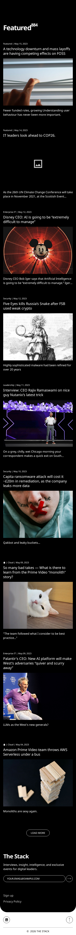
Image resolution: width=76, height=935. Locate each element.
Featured (7, 43)
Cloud (10, 562)
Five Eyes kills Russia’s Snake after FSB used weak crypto (34, 306)
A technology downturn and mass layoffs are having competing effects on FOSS (36, 51)
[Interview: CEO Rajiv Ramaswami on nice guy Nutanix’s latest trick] (38, 423)
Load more (38, 833)
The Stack (43, 931)
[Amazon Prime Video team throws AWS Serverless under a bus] (38, 782)
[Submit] (69, 878)
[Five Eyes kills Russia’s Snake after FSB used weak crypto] (38, 336)
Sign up (8, 895)
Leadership (8, 385)
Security (7, 298)
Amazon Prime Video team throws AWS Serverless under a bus (35, 752)
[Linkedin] (6, 919)
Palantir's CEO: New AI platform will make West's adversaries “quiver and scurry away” (37, 663)
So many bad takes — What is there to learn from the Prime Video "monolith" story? (34, 572)
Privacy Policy (12, 901)
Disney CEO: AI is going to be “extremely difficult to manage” (36, 219)
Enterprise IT (9, 211)
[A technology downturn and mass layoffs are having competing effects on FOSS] (38, 82)
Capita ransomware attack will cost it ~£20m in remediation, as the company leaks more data (35, 481)
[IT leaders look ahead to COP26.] (38, 164)
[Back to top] (69, 919)
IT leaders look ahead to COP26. (29, 135)
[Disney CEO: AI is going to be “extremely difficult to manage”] (38, 250)
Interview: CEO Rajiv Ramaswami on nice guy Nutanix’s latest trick (36, 392)
